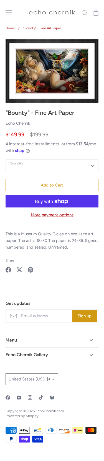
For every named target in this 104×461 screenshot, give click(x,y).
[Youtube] (18, 397)
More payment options (52, 214)
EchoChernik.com (49, 411)
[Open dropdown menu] (91, 340)
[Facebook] (7, 397)
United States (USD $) (29, 379)
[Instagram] (29, 397)
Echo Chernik (18, 123)
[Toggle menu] (9, 12)
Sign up (85, 315)
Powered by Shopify (22, 416)
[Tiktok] (41, 397)
